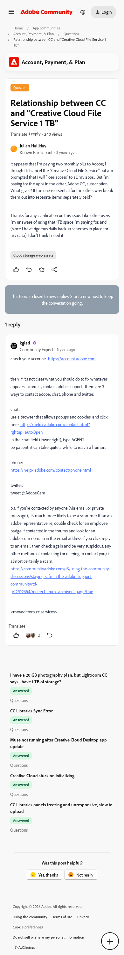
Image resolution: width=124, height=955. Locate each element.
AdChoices (26, 947)
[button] (11, 13)
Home (18, 28)
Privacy (83, 917)
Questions (71, 33)
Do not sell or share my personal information (48, 937)
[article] (62, 489)
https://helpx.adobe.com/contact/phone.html (50, 470)
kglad (25, 342)
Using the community (30, 917)
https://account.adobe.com (72, 358)
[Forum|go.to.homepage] (46, 12)
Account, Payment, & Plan (33, 33)
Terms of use (62, 917)
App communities (46, 28)
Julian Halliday (33, 145)
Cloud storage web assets (33, 255)
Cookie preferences (28, 927)
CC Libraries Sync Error (31, 710)
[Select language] (83, 12)
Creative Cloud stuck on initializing (42, 775)
